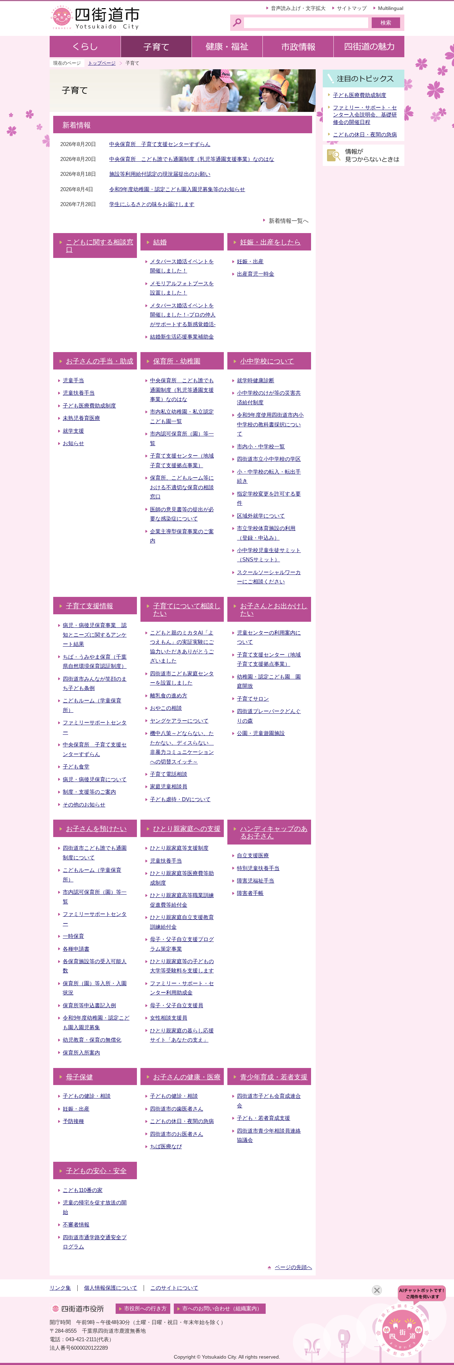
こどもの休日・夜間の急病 (182, 1121)
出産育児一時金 (255, 274)
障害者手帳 (250, 893)
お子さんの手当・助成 (99, 361)
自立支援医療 (253, 855)
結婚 (160, 242)
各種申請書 (76, 949)
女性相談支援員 (168, 1018)
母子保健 (79, 1077)
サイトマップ (352, 8)
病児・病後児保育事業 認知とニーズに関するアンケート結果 (95, 634)
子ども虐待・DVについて (180, 799)
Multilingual (390, 8)
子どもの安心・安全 (96, 1171)
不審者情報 (76, 1225)
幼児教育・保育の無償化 (92, 1040)
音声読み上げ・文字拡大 (298, 8)
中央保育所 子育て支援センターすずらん (159, 144)
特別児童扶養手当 (258, 868)
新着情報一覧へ (289, 221)
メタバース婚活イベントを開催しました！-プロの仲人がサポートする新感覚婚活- (183, 315)
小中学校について (267, 361)
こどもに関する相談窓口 (99, 245)
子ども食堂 (76, 767)
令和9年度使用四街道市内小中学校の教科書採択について (270, 424)
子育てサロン (253, 699)
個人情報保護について (110, 1288)
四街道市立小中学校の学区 (269, 459)
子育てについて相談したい (187, 609)
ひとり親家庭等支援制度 (179, 848)
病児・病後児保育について (95, 779)
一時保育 (73, 936)
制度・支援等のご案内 (89, 792)
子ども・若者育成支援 (263, 1118)
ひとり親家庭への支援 (187, 828)
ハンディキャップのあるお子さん (274, 832)
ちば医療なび (166, 1146)
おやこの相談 (166, 708)
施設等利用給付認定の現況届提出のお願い (159, 174)
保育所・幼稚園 (176, 361)
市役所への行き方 (145, 1308)
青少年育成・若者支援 (274, 1077)
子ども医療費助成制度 (89, 406)
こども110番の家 (83, 1190)
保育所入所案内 (81, 1053)
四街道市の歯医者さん (176, 1109)
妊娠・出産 (250, 261)
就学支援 (73, 431)
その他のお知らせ (84, 805)
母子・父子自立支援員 (176, 1005)
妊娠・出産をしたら (270, 242)
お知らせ (73, 443)
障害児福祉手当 (255, 881)
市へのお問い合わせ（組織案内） (222, 1308)
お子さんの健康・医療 (187, 1077)
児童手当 (73, 380)
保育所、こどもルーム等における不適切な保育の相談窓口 (182, 487)
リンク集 (60, 1288)
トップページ (102, 63)
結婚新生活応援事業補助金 (182, 337)
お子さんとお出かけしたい (274, 609)
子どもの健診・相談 (87, 1096)
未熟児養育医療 (81, 418)
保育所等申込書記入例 (89, 1005)
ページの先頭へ (293, 1267)
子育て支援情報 (89, 606)
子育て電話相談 (168, 774)
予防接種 (73, 1121)
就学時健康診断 (255, 380)
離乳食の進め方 (168, 695)
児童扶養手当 (79, 393)
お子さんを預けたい (96, 828)
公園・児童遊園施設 (261, 733)
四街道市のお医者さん (176, 1134)
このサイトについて (174, 1288)
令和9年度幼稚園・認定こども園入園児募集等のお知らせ (177, 189)
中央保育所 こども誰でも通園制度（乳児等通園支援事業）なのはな (191, 159)
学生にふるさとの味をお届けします (151, 204)
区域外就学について (261, 516)
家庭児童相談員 (168, 786)
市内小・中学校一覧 (261, 446)
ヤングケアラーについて (179, 721)
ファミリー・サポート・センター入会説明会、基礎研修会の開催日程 (365, 115)
